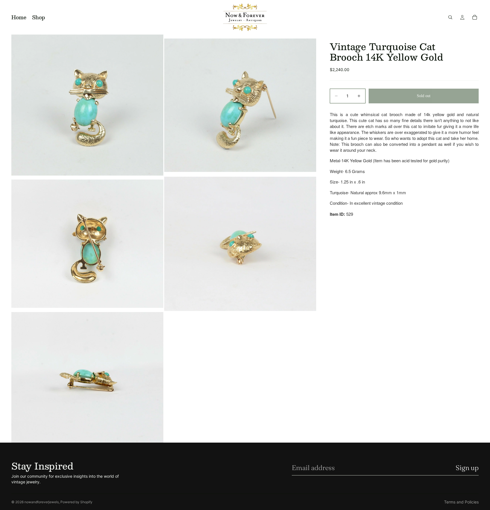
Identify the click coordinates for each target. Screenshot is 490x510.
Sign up (467, 468)
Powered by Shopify (76, 502)
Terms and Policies (461, 502)
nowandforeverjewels (41, 502)
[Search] (450, 17)
